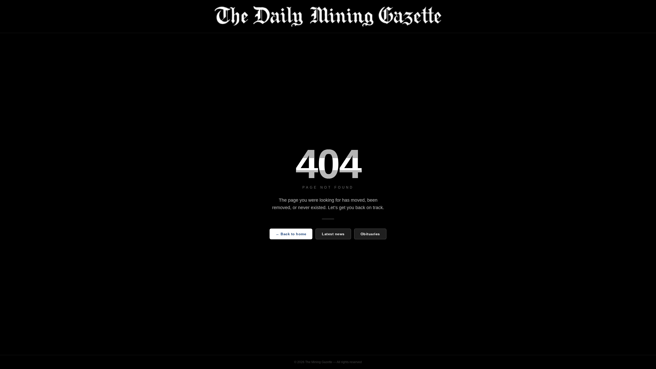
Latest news (333, 234)
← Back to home (291, 234)
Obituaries (370, 234)
